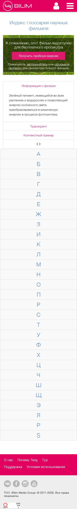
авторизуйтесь (37, 64)
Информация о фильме (38, 85)
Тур (45, 460)
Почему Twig (28, 460)
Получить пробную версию (38, 56)
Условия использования (46, 467)
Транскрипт (38, 126)
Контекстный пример (38, 135)
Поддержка (13, 467)
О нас (8, 460)
